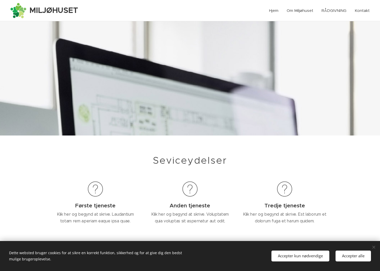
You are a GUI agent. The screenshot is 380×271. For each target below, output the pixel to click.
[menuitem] (275, 10)
